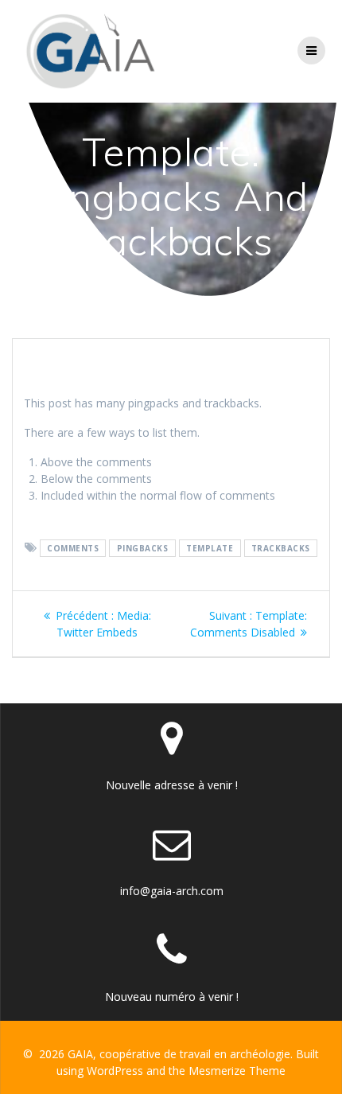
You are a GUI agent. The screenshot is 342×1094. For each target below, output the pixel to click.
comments (73, 548)
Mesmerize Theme (237, 1070)
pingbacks (143, 548)
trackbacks (280, 548)
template (209, 548)
